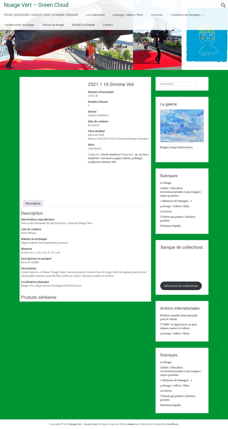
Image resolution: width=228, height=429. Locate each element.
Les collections (95, 14)
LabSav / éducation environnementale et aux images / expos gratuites (180, 192)
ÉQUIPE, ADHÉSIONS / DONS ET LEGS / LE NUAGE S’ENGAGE (41, 14)
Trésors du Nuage (53, 24)
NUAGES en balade (83, 24)
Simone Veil (109, 161)
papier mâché (122, 158)
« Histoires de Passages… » (187, 14)
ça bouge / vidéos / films (128, 14)
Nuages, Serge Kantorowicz (176, 147)
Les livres (157, 14)
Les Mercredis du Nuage (19, 24)
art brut (143, 154)
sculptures (94, 161)
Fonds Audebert (111, 154)
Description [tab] (32, 203)
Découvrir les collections (181, 286)
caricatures (106, 158)
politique (137, 158)
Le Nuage (166, 182)
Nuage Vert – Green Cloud (36, 5)
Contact (108, 24)
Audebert (93, 158)
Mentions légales (170, 225)
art (136, 154)
